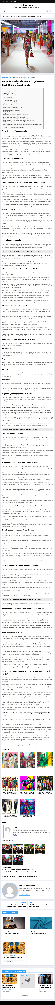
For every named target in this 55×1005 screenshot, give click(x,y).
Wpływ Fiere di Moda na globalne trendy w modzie (13, 111)
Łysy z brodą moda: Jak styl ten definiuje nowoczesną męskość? (16, 126)
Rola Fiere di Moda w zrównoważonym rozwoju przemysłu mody (16, 116)
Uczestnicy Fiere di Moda (8, 104)
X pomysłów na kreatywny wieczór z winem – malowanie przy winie (13, 932)
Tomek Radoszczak (14, 77)
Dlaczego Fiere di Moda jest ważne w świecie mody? (13, 94)
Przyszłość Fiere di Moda (8, 113)
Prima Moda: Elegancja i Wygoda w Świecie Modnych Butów (18, 869)
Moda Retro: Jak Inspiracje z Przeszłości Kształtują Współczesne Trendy (20, 876)
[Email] (14, 835)
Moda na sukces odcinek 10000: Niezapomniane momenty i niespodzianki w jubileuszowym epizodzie (23, 124)
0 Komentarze (32, 77)
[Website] (16, 835)
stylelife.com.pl (27, 5)
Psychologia (5, 77)
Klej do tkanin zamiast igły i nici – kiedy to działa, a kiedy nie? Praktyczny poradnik (39, 932)
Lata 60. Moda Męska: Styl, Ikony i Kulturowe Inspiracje (14, 117)
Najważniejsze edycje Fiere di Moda (10, 103)
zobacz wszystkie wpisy (24, 894)
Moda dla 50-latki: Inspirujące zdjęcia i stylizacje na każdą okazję (16, 118)
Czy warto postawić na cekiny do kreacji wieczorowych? (45, 987)
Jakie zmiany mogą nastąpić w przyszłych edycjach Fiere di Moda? (16, 114)
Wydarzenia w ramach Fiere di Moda (10, 100)
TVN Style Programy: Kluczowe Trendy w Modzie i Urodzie (39, 905)
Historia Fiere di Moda (8, 96)
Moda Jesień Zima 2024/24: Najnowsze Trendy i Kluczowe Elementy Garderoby (19, 120)
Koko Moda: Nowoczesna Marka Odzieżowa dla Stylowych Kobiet (19, 871)
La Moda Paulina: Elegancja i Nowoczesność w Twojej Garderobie (16, 121)
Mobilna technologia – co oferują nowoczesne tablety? (14, 127)
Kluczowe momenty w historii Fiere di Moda (12, 99)
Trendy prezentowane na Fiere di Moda (11, 109)
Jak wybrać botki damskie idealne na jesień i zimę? (13, 958)
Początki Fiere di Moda (8, 97)
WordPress (25, 1003)
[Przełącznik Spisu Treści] (40, 90)
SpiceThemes (40, 1003)
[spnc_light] (50, 11)
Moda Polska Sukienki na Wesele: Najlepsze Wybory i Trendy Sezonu (16, 905)
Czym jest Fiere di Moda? (8, 93)
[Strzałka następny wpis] (52, 905)
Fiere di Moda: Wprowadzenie (9, 91)
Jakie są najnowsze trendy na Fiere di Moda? (12, 110)
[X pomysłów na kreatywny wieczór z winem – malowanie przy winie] (14, 922)
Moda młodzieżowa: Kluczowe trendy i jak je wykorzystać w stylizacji (16, 123)
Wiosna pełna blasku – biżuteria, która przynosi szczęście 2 (27, 991)
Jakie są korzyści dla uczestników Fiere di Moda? (13, 107)
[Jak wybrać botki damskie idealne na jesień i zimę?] (14, 948)
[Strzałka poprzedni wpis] (2, 905)
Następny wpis (32, 902)
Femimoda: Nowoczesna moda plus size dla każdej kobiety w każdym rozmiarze (23, 874)
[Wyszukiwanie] (47, 11)
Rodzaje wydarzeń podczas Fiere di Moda (11, 101)
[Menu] (4, 11)
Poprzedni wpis (23, 902)
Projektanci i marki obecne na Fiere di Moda (12, 106)
